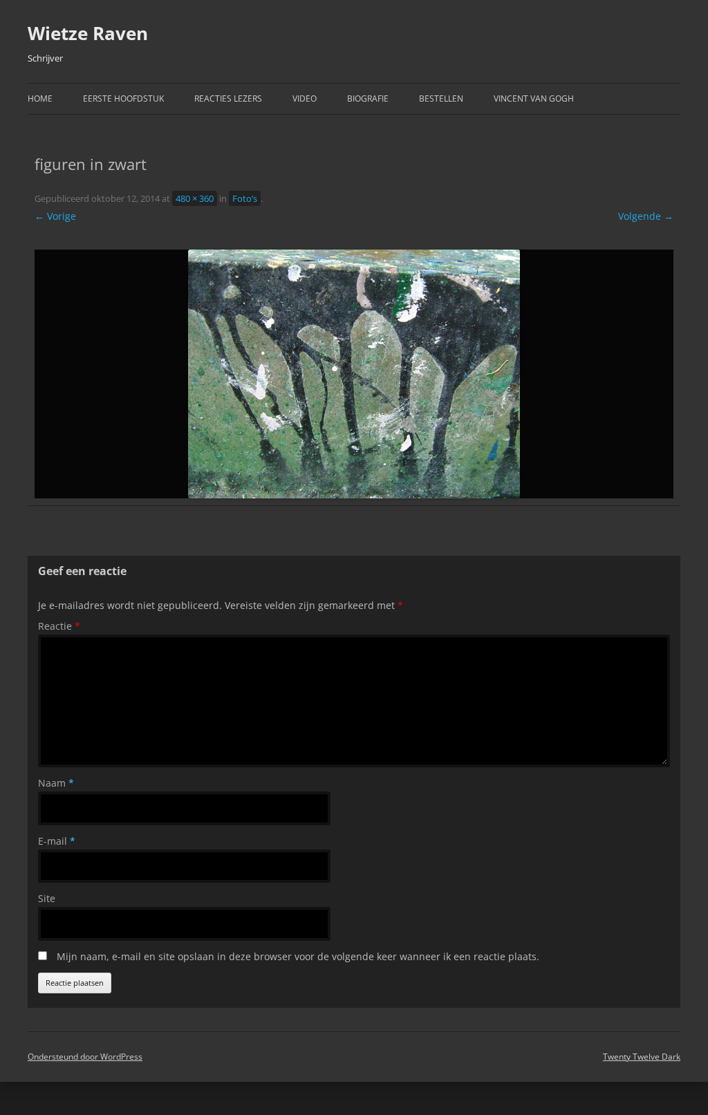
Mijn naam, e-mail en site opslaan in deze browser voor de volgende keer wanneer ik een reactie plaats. (298, 956)
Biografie (368, 98)
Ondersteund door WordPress (85, 1056)
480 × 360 (195, 198)
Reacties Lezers (228, 98)
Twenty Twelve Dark (641, 1056)
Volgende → (645, 216)
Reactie (59, 626)
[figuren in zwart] (354, 374)
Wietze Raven (88, 33)
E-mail (56, 840)
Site (46, 898)
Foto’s (244, 198)
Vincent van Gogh (534, 98)
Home (40, 98)
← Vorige (55, 216)
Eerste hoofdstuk (123, 98)
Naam (56, 782)
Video (304, 98)
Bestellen (441, 98)
